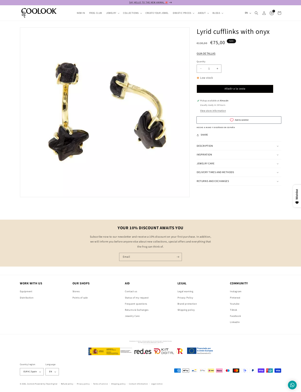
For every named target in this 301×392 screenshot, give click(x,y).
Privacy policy (83, 384)
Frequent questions (136, 304)
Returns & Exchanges (136, 310)
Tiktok (233, 310)
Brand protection (187, 304)
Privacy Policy (185, 298)
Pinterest (235, 298)
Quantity (201, 61)
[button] (112, 13)
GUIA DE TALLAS (206, 53)
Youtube (234, 304)
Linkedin (235, 322)
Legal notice (156, 384)
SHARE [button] (204, 135)
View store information (213, 111)
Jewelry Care (132, 316)
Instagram (235, 291)
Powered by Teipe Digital (46, 384)
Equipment (26, 291)
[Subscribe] (178, 257)
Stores (76, 291)
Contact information (138, 384)
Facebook (235, 316)
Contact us (131, 291)
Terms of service (100, 384)
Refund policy (67, 384)
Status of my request (137, 298)
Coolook (30, 384)
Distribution (26, 298)
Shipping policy (186, 310)
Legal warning (185, 291)
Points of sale (80, 298)
